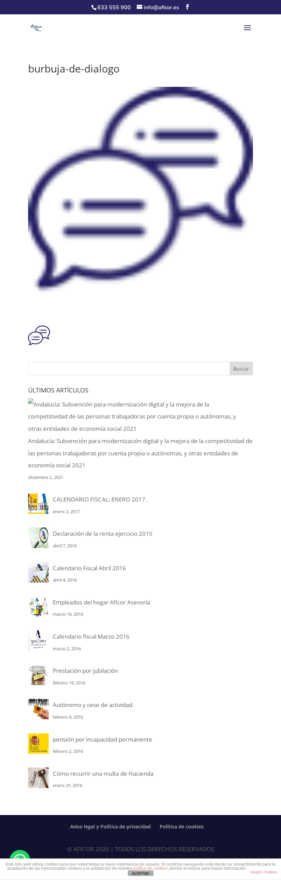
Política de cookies (182, 826)
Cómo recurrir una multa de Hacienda (103, 773)
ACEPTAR (140, 873)
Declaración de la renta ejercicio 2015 (102, 533)
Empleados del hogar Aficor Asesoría (101, 602)
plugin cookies (264, 872)
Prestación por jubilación (85, 671)
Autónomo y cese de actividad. (93, 705)
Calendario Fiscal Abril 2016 (89, 568)
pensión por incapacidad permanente (102, 739)
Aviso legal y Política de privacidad (110, 826)
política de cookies (150, 868)
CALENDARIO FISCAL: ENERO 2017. (100, 499)
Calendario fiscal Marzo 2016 (91, 636)
